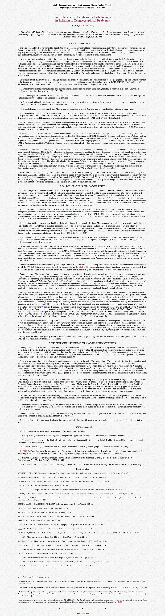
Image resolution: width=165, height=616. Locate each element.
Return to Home (82, 613)
